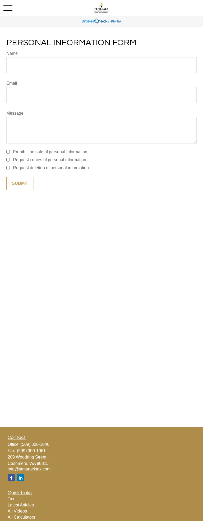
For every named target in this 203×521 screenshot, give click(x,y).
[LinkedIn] (20, 477)
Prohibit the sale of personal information (50, 152)
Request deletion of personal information (51, 167)
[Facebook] (11, 477)
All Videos (17, 511)
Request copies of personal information (49, 160)
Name (12, 53)
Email (11, 83)
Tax (11, 499)
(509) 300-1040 (35, 444)
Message (15, 113)
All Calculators (21, 517)
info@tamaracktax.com (29, 469)
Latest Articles (21, 505)
